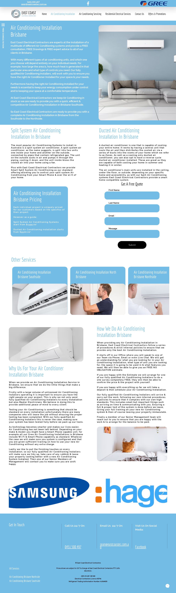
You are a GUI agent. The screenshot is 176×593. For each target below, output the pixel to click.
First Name (114, 190)
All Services (14, 568)
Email (111, 216)
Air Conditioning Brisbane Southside (24, 580)
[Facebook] (88, 3)
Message (113, 229)
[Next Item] (162, 493)
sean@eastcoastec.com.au (34, 4)
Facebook (140, 547)
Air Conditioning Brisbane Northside (24, 576)
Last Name (114, 203)
